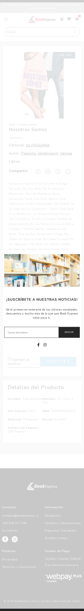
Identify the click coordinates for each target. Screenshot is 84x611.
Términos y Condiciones (19, 567)
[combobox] (42, 32)
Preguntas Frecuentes (61, 530)
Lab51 (76, 601)
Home (12, 124)
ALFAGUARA (38, 145)
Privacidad (10, 559)
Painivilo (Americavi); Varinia (46, 153)
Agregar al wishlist (19, 362)
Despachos (53, 516)
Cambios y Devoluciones (63, 523)
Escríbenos (10, 530)
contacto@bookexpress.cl (20, 516)
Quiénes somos (56, 538)
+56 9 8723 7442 (14, 523)
